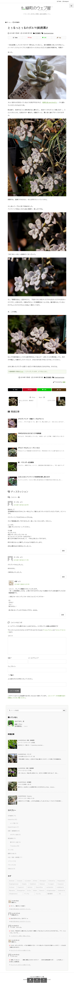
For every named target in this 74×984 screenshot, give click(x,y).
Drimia (35, 881)
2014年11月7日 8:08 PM (21, 505)
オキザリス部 (15, 834)
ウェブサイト (12, 666)
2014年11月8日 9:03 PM (21, 584)
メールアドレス (33, 658)
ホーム (9, 22)
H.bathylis (33, 884)
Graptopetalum (48, 33)
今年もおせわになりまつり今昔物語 (29, 433)
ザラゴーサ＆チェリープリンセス (29, 448)
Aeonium (11, 881)
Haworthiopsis (13, 827)
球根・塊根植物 (14, 831)
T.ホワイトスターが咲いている (26, 798)
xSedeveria (61, 890)
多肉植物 (16, 22)
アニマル (26, 894)
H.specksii (21, 887)
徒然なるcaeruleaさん (49, 102)
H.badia (24, 884)
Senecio (41, 890)
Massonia (12, 890)
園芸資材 (50, 894)
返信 (63, 551)
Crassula (19, 881)
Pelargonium (21, 890)
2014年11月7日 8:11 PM (21, 560)
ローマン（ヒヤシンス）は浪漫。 (27, 742)
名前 (10, 658)
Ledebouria (60, 887)
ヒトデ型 (14, 823)
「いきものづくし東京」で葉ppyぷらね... (21, 936)
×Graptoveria (13, 894)
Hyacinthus (39, 887)
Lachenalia (49, 887)
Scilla (29, 890)
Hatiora (30, 887)
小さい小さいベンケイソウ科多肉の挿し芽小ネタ (34, 477)
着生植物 (12, 838)
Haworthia (12, 819)
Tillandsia (14, 846)
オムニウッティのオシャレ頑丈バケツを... (21, 950)
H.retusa (11, 887)
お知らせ (11, 869)
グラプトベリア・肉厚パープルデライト (31, 419)
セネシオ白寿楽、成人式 (24, 784)
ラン (10, 850)
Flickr (21, 371)
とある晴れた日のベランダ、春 (26, 756)
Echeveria (52, 881)
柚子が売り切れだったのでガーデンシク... (21, 909)
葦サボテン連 (15, 842)
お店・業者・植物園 (15, 857)
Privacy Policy (47, 630)
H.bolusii (42, 884)
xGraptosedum (51, 890)
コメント (10, 636)
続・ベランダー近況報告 (26, 462)
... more (25, 726)
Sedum (35, 890)
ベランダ (12, 865)
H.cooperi (51, 884)
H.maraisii (61, 884)
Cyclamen (28, 881)
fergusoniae (61, 881)
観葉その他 (12, 853)
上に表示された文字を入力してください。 (20, 679)
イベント (12, 861)
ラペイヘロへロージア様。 (25, 770)
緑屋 (64, 382)
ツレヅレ (38, 894)
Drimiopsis (43, 881)
